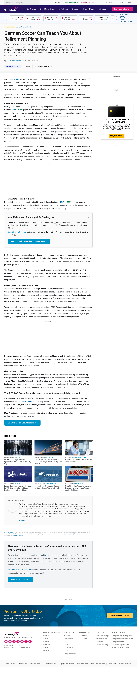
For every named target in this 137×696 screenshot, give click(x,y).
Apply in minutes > (116, 136)
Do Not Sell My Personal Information (119, 664)
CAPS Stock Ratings (102, 636)
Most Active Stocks (124, 15)
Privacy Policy (22, 664)
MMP (15, 110)
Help (129, 2)
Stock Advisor (68, 639)
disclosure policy (18, 535)
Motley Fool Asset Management (122, 636)
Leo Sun (17, 457)
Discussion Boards (101, 639)
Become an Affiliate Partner (120, 648)
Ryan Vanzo (19, 483)
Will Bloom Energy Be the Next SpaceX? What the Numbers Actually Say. (17, 462)
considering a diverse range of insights (65, 534)
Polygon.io (27, 647)
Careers (45, 639)
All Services (67, 636)
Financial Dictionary (102, 645)
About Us (46, 636)
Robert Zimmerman (14, 61)
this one (47, 555)
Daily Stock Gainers (123, 19)
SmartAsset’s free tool (17, 232)
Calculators (99, 642)
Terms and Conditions (98, 664)
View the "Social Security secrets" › (22, 423)
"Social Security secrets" (24, 402)
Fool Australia (83, 636)
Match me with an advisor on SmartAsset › (28, 241)
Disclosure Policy (35, 664)
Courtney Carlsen (50, 483)
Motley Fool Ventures (118, 642)
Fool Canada (83, 639)
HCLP (61, 202)
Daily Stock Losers (126, 21)
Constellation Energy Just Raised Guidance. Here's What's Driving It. (47, 487)
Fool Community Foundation (121, 645)
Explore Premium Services (24, 27)
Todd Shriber (49, 457)
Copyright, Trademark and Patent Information (73, 664)
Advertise (46, 651)
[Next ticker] (116, 18)
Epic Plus (67, 645)
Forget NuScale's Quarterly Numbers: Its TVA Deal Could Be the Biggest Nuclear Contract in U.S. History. (18, 488)
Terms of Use (10, 664)
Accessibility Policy (50, 664)
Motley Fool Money (70, 654)
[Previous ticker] (6, 18)
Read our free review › (20, 580)
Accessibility (110, 2)
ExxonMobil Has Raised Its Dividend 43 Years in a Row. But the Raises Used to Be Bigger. (78, 488)
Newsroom (46, 645)
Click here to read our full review (20, 570)
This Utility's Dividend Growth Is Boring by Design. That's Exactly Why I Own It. (48, 462)
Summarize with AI (43, 66)
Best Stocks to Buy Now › (122, 9)
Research (46, 642)
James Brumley (80, 457)
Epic (65, 642)
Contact (45, 648)
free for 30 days (13, 534)
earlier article (14, 79)
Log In (121, 2)
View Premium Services (119, 615)
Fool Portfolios (68, 648)
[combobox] (22, 2)
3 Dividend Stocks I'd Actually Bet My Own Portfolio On (78, 461)
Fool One (66, 651)
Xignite (20, 647)
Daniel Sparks (79, 483)
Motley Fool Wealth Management (122, 639)
